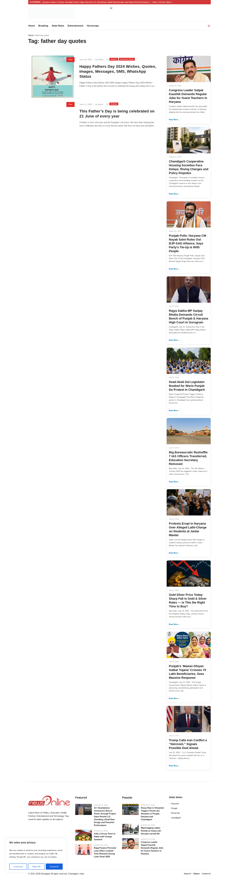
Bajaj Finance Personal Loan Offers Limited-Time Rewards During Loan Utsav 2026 (105, 852)
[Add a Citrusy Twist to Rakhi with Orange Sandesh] (83, 835)
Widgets (196, 874)
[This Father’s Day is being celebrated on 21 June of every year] (52, 121)
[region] (36, 855)
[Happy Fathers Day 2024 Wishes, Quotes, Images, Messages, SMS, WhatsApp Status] (52, 76)
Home (30, 35)
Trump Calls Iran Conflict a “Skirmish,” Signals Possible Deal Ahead (188, 744)
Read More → (174, 120)
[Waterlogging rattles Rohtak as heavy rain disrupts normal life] (130, 829)
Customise (18, 866)
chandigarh (176, 817)
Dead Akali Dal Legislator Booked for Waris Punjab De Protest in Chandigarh (187, 385)
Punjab (174, 808)
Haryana (175, 803)
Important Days (127, 59)
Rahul (100, 59)
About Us (187, 874)
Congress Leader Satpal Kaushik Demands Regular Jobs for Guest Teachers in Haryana (152, 848)
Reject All (36, 866)
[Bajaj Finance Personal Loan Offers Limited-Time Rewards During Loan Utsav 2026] (83, 849)
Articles (114, 59)
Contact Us (206, 874)
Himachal (175, 813)
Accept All (54, 866)
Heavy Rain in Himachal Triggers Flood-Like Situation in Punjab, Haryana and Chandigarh (152, 814)
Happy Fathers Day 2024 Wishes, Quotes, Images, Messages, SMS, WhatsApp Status (117, 71)
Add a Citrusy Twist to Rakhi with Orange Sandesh (165, 2)
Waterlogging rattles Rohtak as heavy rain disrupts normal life (151, 831)
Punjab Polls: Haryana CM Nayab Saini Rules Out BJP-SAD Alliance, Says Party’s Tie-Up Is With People (187, 243)
